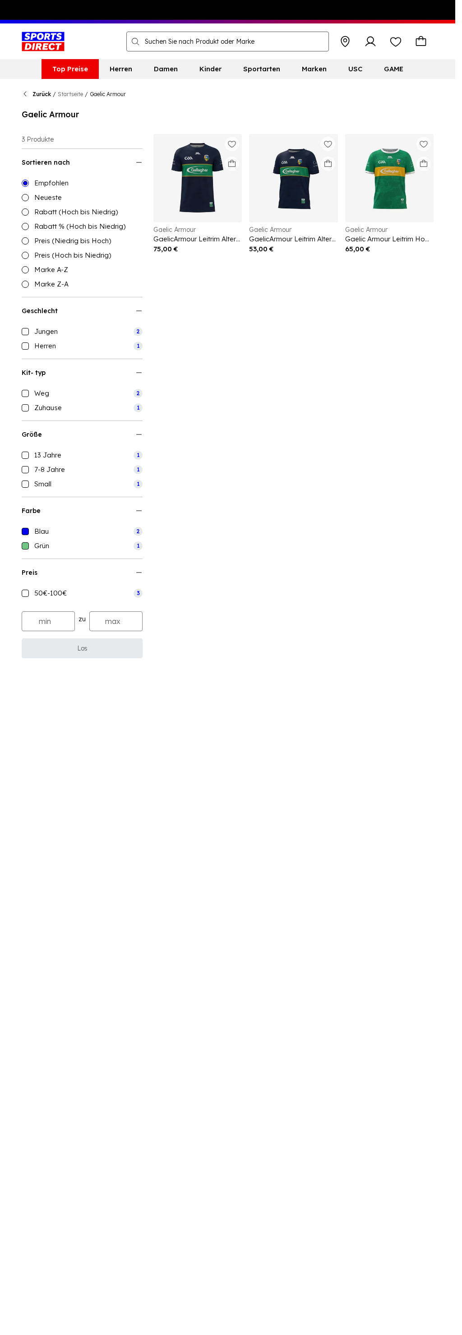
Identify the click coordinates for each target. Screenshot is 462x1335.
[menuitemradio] (82, 183)
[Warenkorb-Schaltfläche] (421, 41)
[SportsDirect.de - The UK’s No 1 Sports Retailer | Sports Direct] (43, 41)
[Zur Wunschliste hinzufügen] (232, 144)
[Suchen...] (135, 41)
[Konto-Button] (370, 41)
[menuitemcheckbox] (82, 331)
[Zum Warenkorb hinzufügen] (232, 164)
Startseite (70, 94)
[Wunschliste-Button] (395, 41)
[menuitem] (70, 69)
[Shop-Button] (345, 41)
